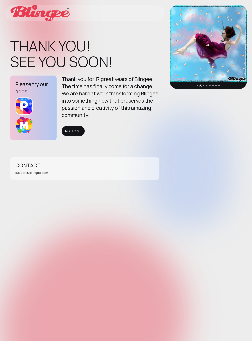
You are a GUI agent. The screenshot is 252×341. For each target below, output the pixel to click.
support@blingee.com (31, 173)
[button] (197, 85)
